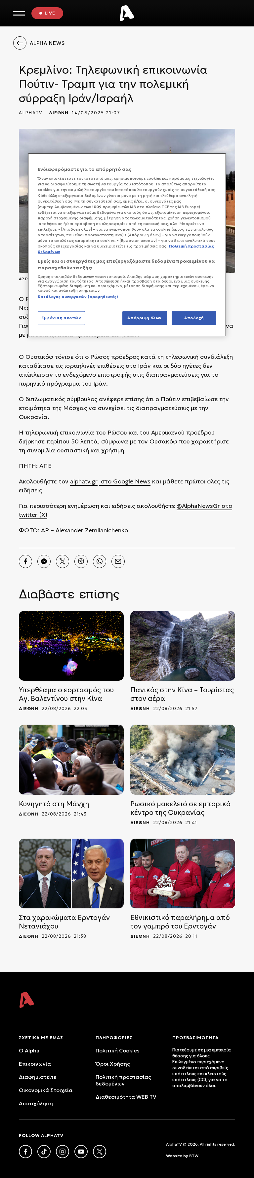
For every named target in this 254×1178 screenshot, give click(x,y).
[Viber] (81, 561)
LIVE (50, 13)
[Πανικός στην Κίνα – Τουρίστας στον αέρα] (182, 646)
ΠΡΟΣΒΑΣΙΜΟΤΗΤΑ (195, 1038)
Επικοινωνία (35, 1063)
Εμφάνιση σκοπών (61, 318)
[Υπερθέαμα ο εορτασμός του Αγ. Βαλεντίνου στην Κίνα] (71, 646)
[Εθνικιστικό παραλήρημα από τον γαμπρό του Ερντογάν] (182, 873)
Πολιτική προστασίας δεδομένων (123, 1080)
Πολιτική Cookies (118, 1050)
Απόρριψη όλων (144, 318)
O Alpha (29, 1050)
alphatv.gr (84, 481)
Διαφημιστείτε (38, 1077)
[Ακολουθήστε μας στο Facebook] (25, 1151)
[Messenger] (44, 561)
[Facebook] (25, 561)
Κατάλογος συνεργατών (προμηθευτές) (78, 296)
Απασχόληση (36, 1103)
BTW (193, 1155)
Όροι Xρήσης (113, 1063)
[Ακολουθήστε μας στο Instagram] (62, 1151)
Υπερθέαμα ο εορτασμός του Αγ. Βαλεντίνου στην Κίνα (66, 694)
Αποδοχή (194, 318)
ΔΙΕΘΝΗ (58, 113)
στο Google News (124, 481)
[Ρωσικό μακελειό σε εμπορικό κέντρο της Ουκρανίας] (182, 759)
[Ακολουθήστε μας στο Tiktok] (44, 1151)
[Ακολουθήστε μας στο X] (99, 1151)
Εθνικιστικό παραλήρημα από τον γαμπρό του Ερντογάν (180, 922)
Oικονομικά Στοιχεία (45, 1090)
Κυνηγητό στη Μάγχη (54, 804)
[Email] (118, 561)
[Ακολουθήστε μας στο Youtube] (81, 1151)
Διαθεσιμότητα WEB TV (126, 1096)
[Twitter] (62, 561)
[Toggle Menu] (19, 13)
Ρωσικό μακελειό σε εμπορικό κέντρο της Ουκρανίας (180, 808)
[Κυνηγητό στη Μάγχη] (71, 759)
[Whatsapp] (99, 561)
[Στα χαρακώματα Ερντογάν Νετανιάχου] (71, 873)
